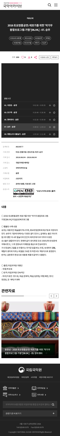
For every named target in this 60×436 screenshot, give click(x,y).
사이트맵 (34, 377)
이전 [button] (51, 296)
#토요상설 (28, 38)
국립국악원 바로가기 (46, 377)
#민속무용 (27, 43)
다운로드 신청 (44, 57)
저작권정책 (25, 377)
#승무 (44, 43)
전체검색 (49, 5)
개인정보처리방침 (13, 377)
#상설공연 (38, 38)
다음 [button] (56, 296)
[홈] (12, 2)
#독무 (37, 43)
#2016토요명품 (15, 38)
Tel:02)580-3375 (22, 427)
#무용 (48, 38)
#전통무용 (17, 43)
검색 (53, 404)
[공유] (35, 57)
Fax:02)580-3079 (37, 427)
